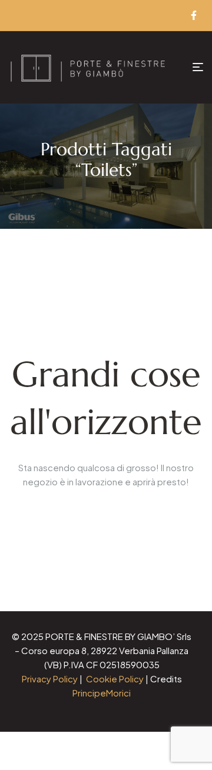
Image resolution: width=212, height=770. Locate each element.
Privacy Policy (50, 678)
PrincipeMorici (101, 692)
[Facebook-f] (193, 15)
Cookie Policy (115, 678)
